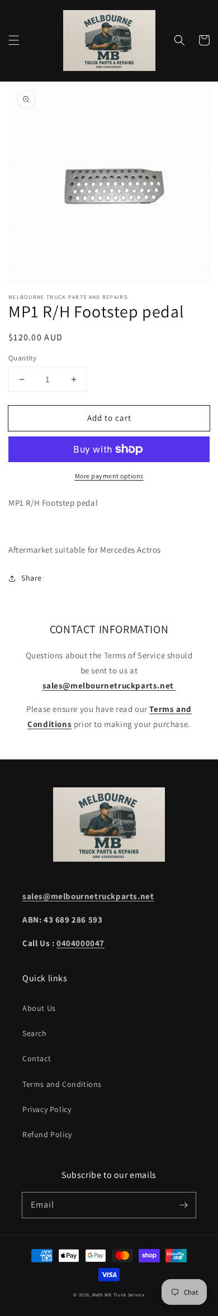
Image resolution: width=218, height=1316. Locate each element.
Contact (36, 1058)
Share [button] (31, 578)
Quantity (22, 358)
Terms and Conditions (62, 1084)
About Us (39, 1008)
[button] (14, 40)
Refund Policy (47, 1134)
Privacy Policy (46, 1109)
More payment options (109, 476)
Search (34, 1033)
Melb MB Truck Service (118, 1294)
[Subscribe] (183, 1205)
